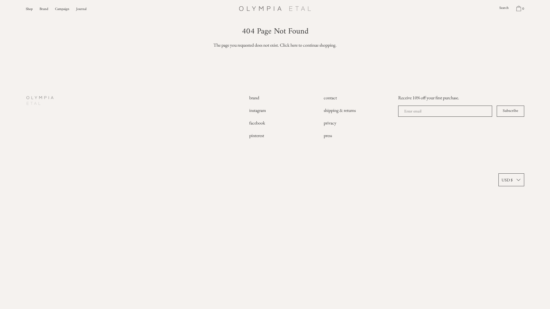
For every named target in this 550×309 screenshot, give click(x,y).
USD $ (507, 180)
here (294, 45)
